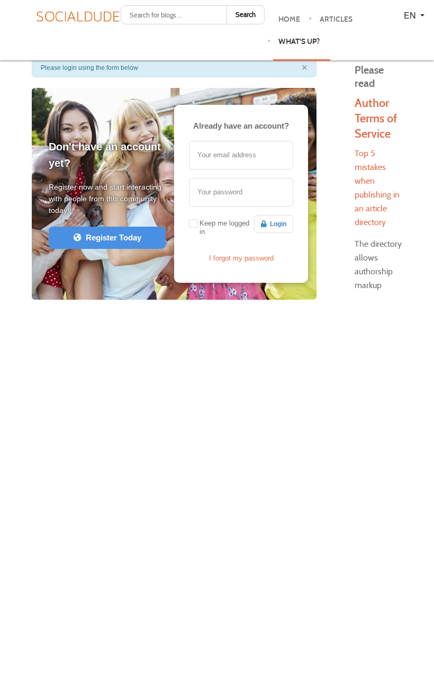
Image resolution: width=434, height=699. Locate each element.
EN (411, 15)
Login (276, 224)
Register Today (111, 237)
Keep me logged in (224, 227)
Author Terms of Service (376, 118)
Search (246, 14)
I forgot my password (241, 258)
